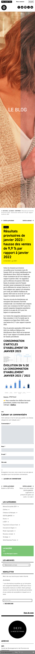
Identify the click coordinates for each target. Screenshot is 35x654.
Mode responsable (8, 531)
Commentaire (6, 423)
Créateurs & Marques (9, 513)
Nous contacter (20, 2)
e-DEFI (5, 522)
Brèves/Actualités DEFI (10, 506)
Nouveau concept (8, 534)
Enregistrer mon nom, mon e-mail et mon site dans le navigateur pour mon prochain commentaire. (17, 473)
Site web (3, 462)
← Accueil (4, 211)
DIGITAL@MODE (7, 516)
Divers (5, 519)
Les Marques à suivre (10, 554)
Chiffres (18, 211)
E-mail (3, 454)
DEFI (15, 261)
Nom (3, 446)
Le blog (11, 211)
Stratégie (5, 537)
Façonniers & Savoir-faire (10, 525)
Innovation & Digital (9, 528)
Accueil (31, 2)
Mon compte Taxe (6, 2)
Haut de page (29, 613)
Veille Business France (9, 540)
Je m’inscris (6, 580)
